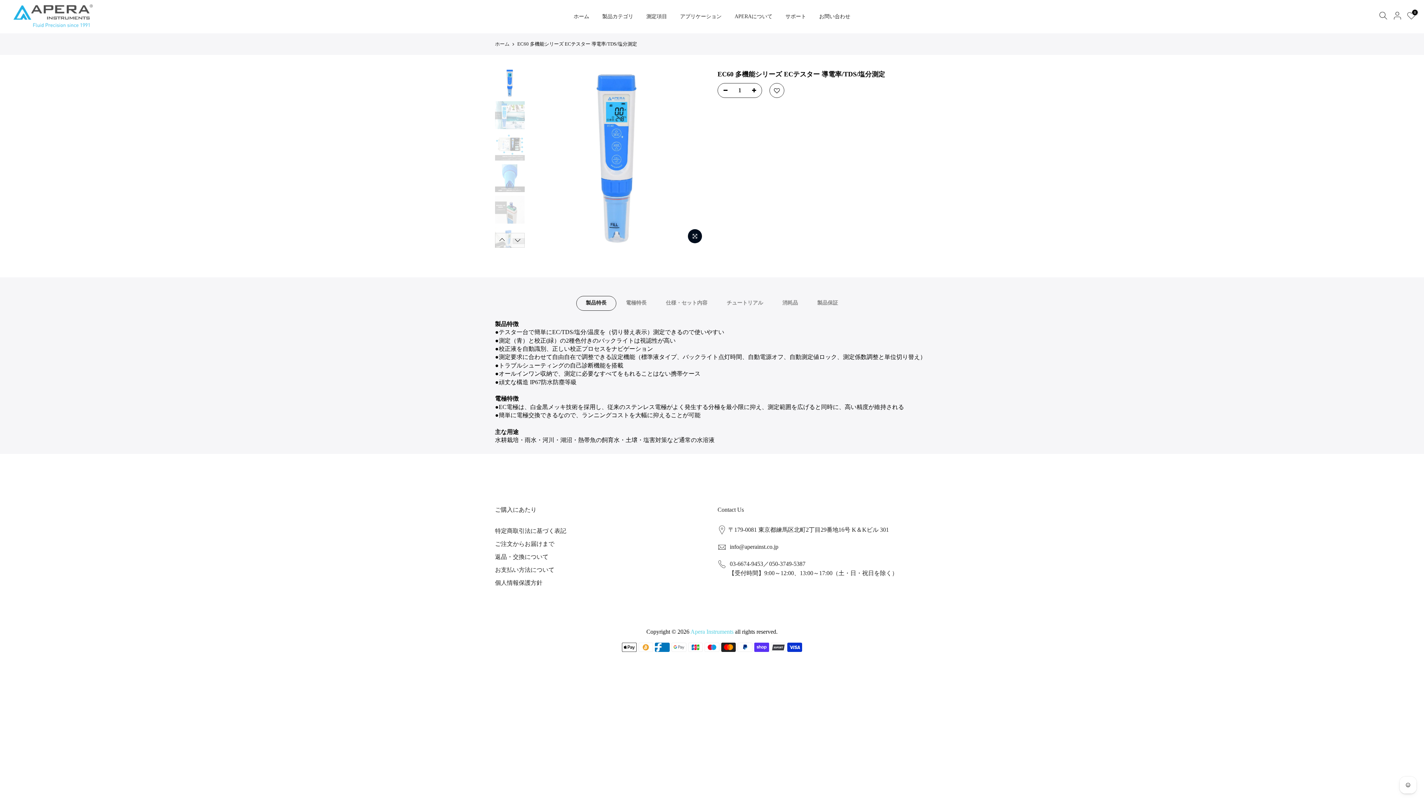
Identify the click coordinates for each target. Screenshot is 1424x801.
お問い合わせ (834, 16)
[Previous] (541, 159)
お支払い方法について (524, 570)
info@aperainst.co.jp (754, 547)
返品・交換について (521, 557)
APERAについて (753, 16)
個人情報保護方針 (519, 583)
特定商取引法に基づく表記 (530, 531)
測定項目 (656, 16)
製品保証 (827, 303)
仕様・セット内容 (687, 303)
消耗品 (790, 303)
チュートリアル (745, 303)
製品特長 (596, 303)
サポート (795, 16)
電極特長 (636, 303)
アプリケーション (701, 16)
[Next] (693, 159)
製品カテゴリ (617, 16)
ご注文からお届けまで (524, 544)
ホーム (581, 16)
